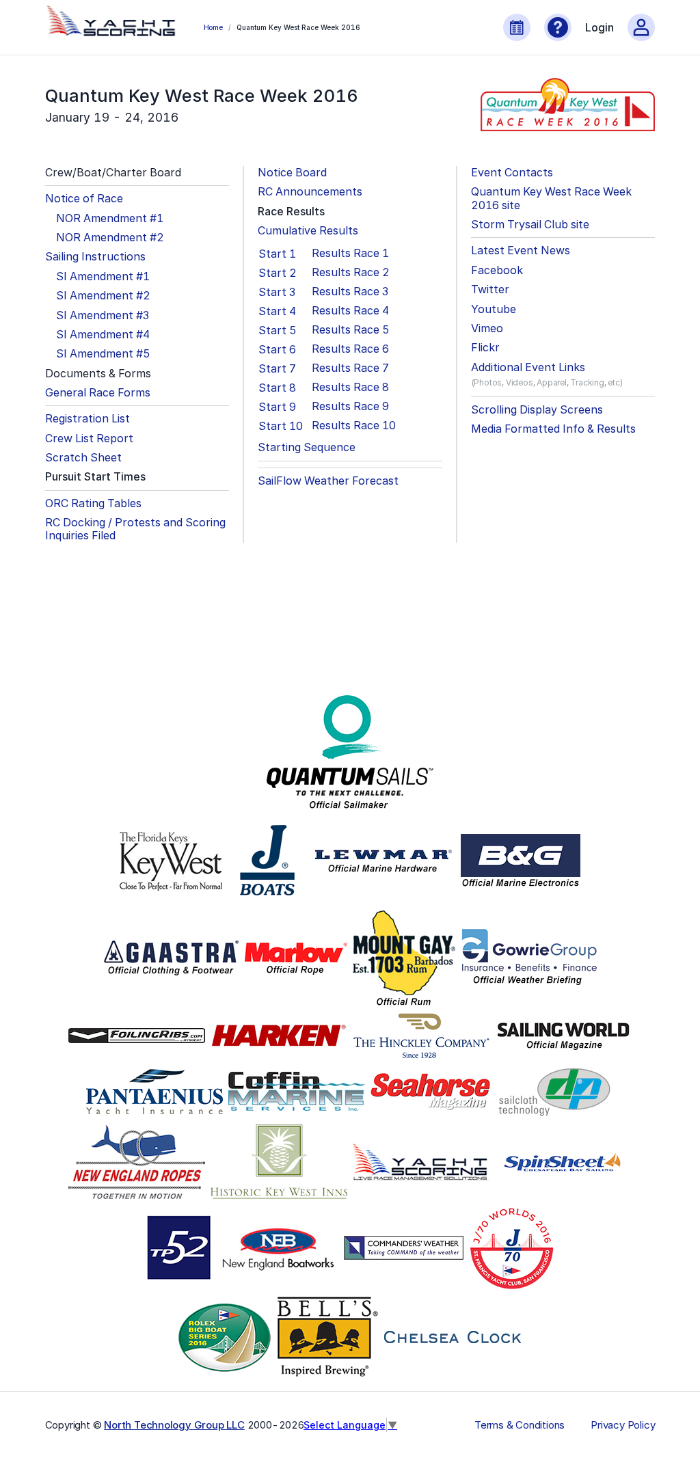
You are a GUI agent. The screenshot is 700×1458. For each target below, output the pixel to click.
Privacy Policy (623, 1425)
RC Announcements (310, 191)
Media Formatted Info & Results (553, 428)
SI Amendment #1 (103, 276)
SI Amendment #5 (103, 353)
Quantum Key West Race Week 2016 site (551, 198)
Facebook (497, 270)
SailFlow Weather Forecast (328, 480)
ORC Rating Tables (93, 503)
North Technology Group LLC (174, 1424)
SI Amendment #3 (102, 315)
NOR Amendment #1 (109, 218)
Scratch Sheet (83, 457)
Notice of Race (84, 198)
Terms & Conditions (519, 1425)
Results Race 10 (354, 425)
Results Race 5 (351, 329)
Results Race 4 (350, 310)
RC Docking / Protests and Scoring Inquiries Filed (135, 529)
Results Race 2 (351, 272)
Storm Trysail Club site (530, 224)
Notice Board (292, 172)
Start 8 (277, 387)
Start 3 (276, 292)
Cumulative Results (308, 230)
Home (213, 27)
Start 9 (277, 407)
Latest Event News (520, 250)
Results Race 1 (350, 253)
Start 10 (280, 426)
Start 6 (277, 349)
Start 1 (277, 253)
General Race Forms (97, 392)
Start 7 (277, 368)
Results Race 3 (350, 291)
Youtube (493, 309)
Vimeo (487, 328)
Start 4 (277, 311)
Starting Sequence (306, 447)
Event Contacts (512, 172)
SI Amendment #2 (103, 295)
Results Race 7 (350, 368)
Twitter (490, 289)
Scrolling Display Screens (537, 409)
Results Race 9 (350, 406)
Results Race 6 (350, 348)
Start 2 (277, 273)
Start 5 (277, 330)
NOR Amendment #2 (110, 237)
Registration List (87, 418)
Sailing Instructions (95, 256)
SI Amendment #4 (103, 334)
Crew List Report (89, 438)
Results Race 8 (350, 387)
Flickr (485, 347)
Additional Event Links (528, 367)
